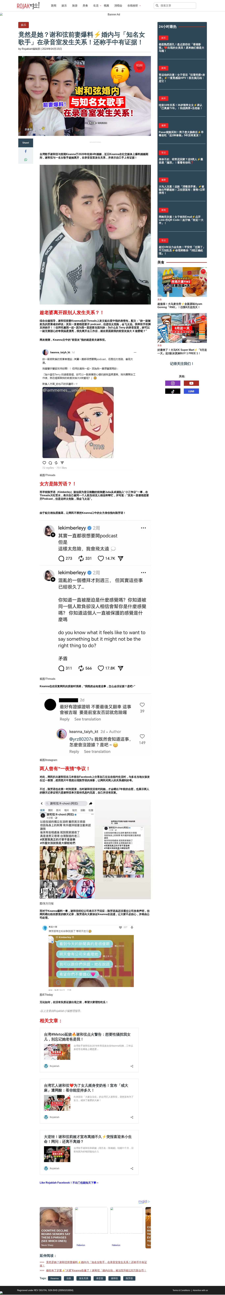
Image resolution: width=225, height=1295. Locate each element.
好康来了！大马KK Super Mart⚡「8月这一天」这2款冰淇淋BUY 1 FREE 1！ (182, 351)
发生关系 (83, 1278)
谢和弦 (114, 1278)
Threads (50, 475)
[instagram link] (172, 383)
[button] (26, 151)
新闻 (53, 5)
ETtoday (48, 994)
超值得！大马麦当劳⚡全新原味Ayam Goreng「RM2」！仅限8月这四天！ (179, 306)
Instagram (51, 760)
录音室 (99, 1278)
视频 (106, 5)
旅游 (74, 5)
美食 (85, 5)
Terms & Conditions (181, 1290)
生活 (95, 5)
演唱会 (118, 5)
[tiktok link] (172, 391)
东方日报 (48, 903)
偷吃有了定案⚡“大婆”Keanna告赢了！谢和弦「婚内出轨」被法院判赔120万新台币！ (96, 1270)
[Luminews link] (191, 391)
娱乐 (64, 5)
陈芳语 (129, 1278)
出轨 (69, 1278)
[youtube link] (191, 383)
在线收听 (132, 5)
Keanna (55, 1278)
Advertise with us (200, 1290)
